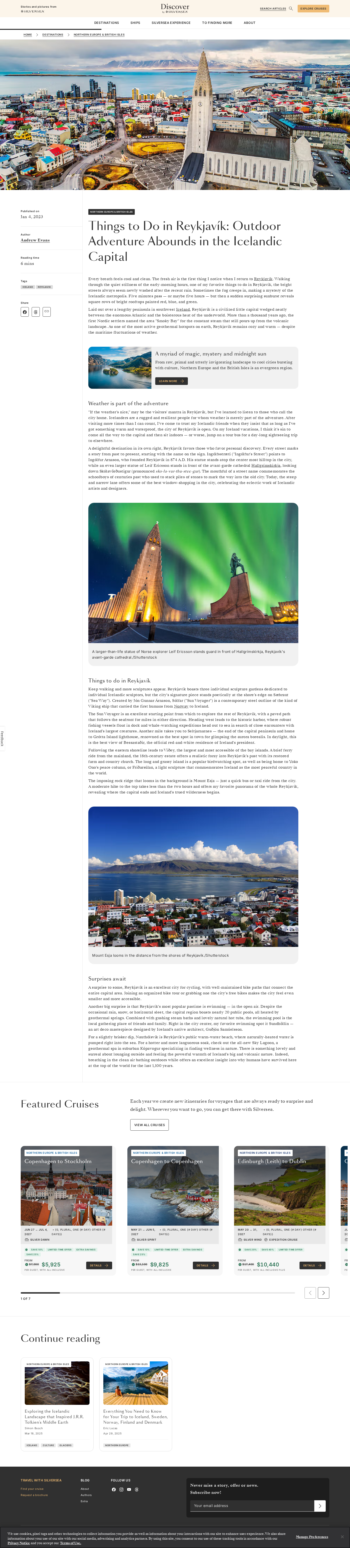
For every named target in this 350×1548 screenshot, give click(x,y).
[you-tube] (129, 1489)
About (85, 1488)
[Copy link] (47, 311)
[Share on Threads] (36, 312)
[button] (323, 1293)
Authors (86, 1495)
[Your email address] (320, 1506)
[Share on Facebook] (25, 312)
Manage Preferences (312, 1537)
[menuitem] (106, 23)
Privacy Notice (19, 1543)
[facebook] (114, 1489)
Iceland (183, 309)
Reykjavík (263, 279)
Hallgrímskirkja (265, 465)
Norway (181, 706)
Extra (84, 1501)
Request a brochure (34, 1495)
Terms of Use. (70, 1543)
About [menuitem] (250, 23)
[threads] (137, 1489)
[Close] (342, 1537)
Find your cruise (32, 1488)
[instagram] (121, 1489)
